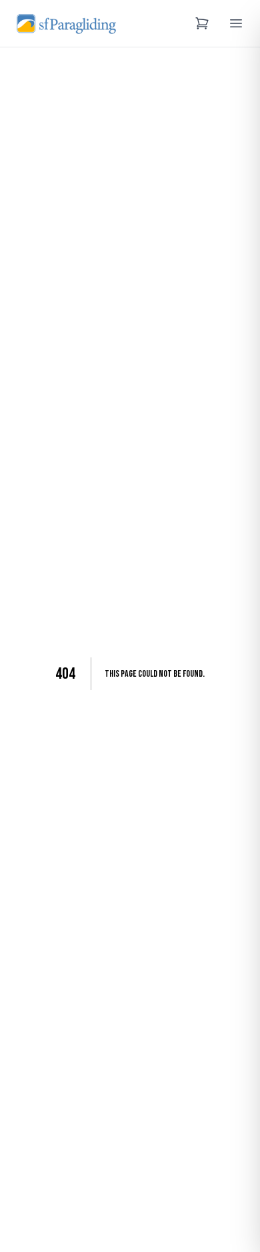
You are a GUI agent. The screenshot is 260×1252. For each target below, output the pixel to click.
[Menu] (236, 23)
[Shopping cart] (202, 23)
